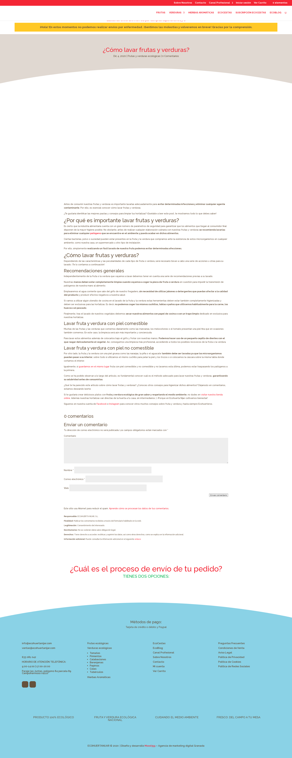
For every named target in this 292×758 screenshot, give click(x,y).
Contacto (200, 3)
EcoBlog (275, 13)
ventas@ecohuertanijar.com (38, 648)
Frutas (160, 13)
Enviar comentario (218, 495)
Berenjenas (96, 662)
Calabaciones (98, 659)
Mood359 (150, 745)
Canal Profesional (219, 3)
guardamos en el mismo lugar (94, 366)
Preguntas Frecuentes (231, 643)
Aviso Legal (225, 652)
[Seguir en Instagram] (33, 684)
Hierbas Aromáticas (201, 13)
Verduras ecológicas (99, 648)
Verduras (175, 13)
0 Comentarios (170, 56)
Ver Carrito (260, 3)
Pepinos (94, 665)
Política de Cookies (229, 661)
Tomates (95, 653)
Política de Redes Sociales (234, 666)
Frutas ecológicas (97, 643)
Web (66, 488)
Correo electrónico (74, 479)
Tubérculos (96, 672)
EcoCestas (159, 643)
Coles (93, 668)
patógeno (95, 233)
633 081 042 (29, 657)
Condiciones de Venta (231, 648)
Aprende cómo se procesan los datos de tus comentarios (139, 508)
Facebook (102, 404)
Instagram (114, 404)
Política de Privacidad (231, 657)
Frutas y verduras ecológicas (144, 56)
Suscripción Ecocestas (251, 13)
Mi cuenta (159, 666)
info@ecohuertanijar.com (37, 643)
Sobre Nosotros (183, 3)
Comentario (70, 436)
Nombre (69, 470)
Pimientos (95, 656)
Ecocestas (225, 13)
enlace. (138, 539)
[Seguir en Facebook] (25, 684)
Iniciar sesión (243, 3)
